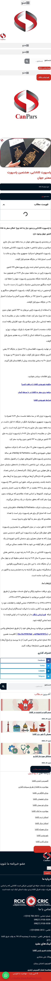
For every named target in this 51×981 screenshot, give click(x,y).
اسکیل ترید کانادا (41, 817)
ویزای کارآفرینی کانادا (40, 793)
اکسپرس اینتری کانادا (40, 781)
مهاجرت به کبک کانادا (40, 811)
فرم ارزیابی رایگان (39, 614)
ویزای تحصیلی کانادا (40, 799)
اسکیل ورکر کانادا (41, 823)
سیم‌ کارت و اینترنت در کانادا (40, 712)
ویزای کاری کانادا (42, 841)
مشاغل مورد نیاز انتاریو (42, 756)
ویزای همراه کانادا (41, 829)
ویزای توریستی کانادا (40, 805)
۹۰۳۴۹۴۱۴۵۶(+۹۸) (24, 634)
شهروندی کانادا (42, 835)
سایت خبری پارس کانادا (42, 950)
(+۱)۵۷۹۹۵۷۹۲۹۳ (41, 634)
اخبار (42, 196)
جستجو (48, 60)
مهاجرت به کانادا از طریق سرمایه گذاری (33, 787)
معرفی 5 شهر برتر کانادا (42, 734)
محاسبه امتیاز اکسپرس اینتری (39, 969)
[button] (25, 3)
